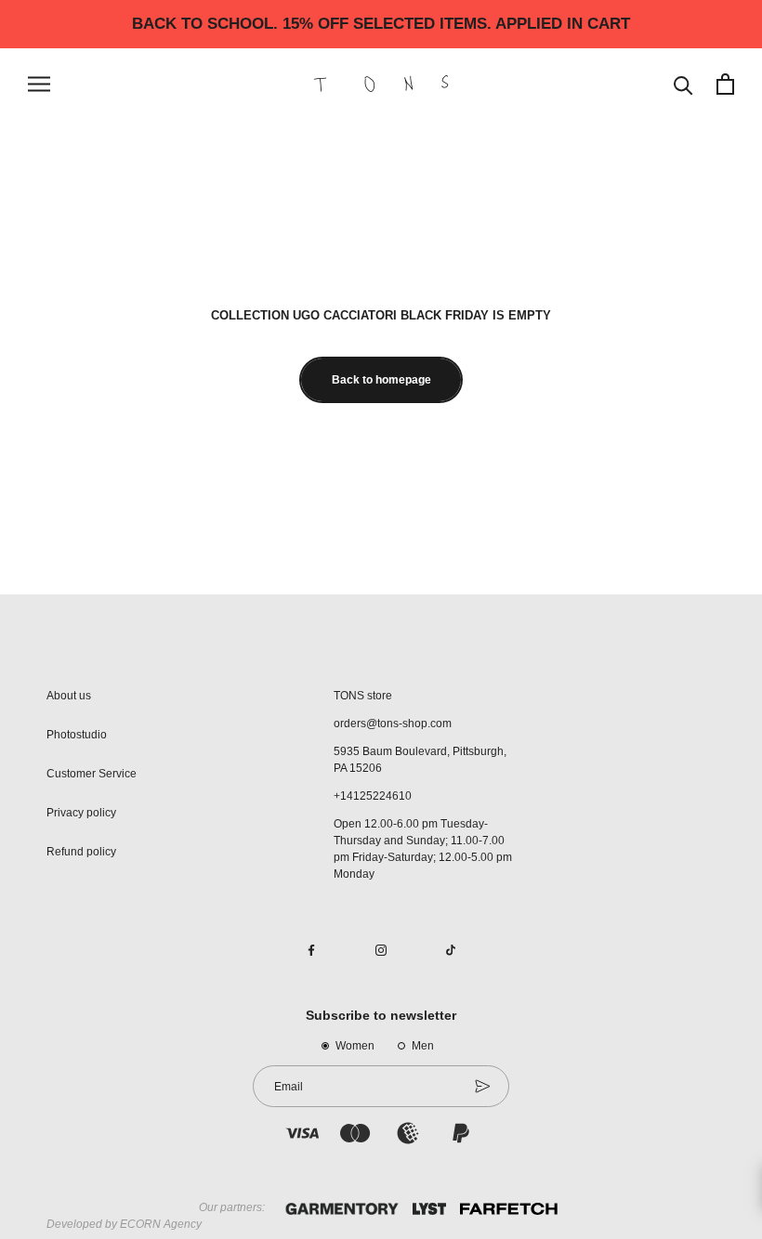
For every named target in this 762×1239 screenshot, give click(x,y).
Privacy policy (81, 812)
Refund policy (81, 851)
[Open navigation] (39, 84)
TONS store (363, 695)
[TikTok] (450, 949)
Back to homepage (381, 379)
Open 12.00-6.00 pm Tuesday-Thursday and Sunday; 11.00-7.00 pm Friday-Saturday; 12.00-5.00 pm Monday (423, 848)
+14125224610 (373, 795)
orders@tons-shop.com (393, 723)
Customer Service (91, 773)
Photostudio (76, 734)
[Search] (683, 84)
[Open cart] (725, 84)
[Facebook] (311, 949)
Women (354, 1045)
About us (68, 695)
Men (423, 1045)
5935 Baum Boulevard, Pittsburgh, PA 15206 (420, 760)
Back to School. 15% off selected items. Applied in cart (381, 24)
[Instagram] (381, 949)
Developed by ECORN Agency (124, 1224)
